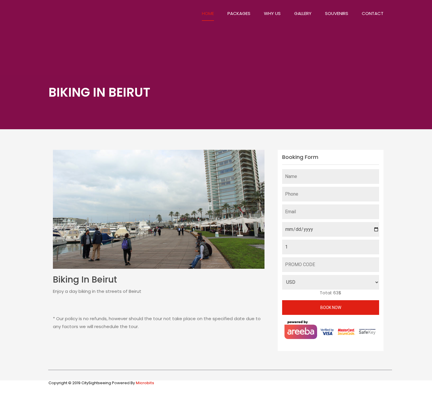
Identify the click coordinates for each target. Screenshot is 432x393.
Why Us (272, 13)
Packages (238, 13)
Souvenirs (336, 13)
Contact (373, 13)
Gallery (303, 13)
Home (208, 13)
